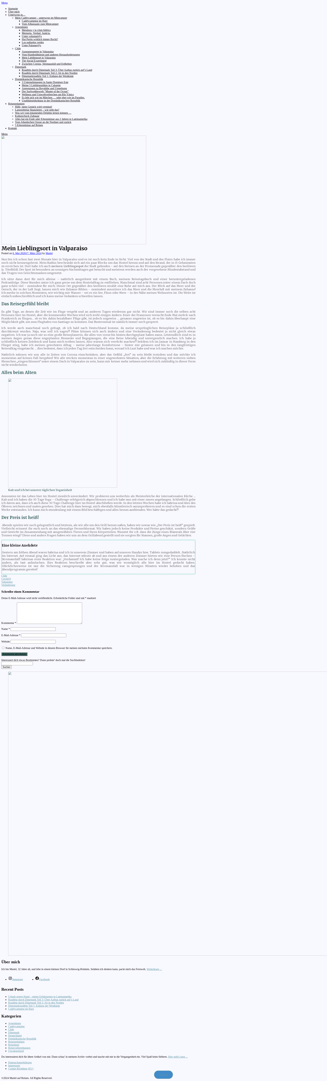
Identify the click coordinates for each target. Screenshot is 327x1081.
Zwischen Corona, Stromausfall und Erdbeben (47, 63)
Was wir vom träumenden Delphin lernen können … (43, 112)
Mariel (49, 253)
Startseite (13, 8)
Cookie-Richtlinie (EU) (20, 1068)
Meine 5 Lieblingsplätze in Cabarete (41, 85)
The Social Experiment (34, 60)
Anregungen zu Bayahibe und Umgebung (44, 88)
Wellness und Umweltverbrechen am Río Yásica (48, 94)
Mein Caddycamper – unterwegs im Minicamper (41, 17)
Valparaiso (7, 581)
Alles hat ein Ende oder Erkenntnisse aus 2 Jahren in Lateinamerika (51, 119)
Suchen (6, 667)
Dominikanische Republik (29, 79)
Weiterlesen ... (154, 969)
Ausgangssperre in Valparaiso (38, 51)
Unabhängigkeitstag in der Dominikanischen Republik (51, 100)
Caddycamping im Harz (35, 20)
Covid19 (6, 578)
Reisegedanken (16, 103)
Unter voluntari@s (32, 36)
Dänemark (20, 66)
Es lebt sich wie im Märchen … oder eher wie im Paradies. (53, 97)
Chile (18, 48)
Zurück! (163, 1074)
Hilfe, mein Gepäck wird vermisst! (33, 106)
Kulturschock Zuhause (27, 115)
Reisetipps (13, 1044)
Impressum (14, 1065)
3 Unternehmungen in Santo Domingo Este (45, 82)
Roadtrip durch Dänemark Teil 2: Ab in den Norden (49, 73)
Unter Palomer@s (31, 45)
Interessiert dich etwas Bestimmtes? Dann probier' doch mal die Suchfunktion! (43, 660)
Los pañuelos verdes (33, 42)
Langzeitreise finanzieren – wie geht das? (37, 109)
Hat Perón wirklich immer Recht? (40, 39)
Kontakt (12, 128)
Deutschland (15, 1035)
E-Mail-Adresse (10, 635)
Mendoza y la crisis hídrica (36, 30)
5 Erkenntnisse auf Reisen (29, 125)
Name (5, 628)
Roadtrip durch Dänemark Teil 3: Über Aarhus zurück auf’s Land (57, 69)
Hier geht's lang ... (178, 1056)
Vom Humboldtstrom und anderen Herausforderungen (51, 54)
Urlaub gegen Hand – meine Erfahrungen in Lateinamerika (40, 996)
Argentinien (21, 27)
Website (5, 641)
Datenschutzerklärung (20, 1062)
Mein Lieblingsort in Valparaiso (39, 57)
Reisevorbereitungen (19, 1047)
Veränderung (8, 585)
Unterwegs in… (16, 14)
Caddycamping (16, 1026)
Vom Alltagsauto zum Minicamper (40, 23)
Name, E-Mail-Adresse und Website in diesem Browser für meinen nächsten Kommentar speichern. (58, 648)
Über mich (14, 11)
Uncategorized (16, 1050)
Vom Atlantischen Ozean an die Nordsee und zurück (43, 122)
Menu (4, 2)
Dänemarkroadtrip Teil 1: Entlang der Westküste (48, 76)
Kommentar (8, 623)
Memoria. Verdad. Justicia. (36, 33)
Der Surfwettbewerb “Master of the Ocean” (45, 91)
